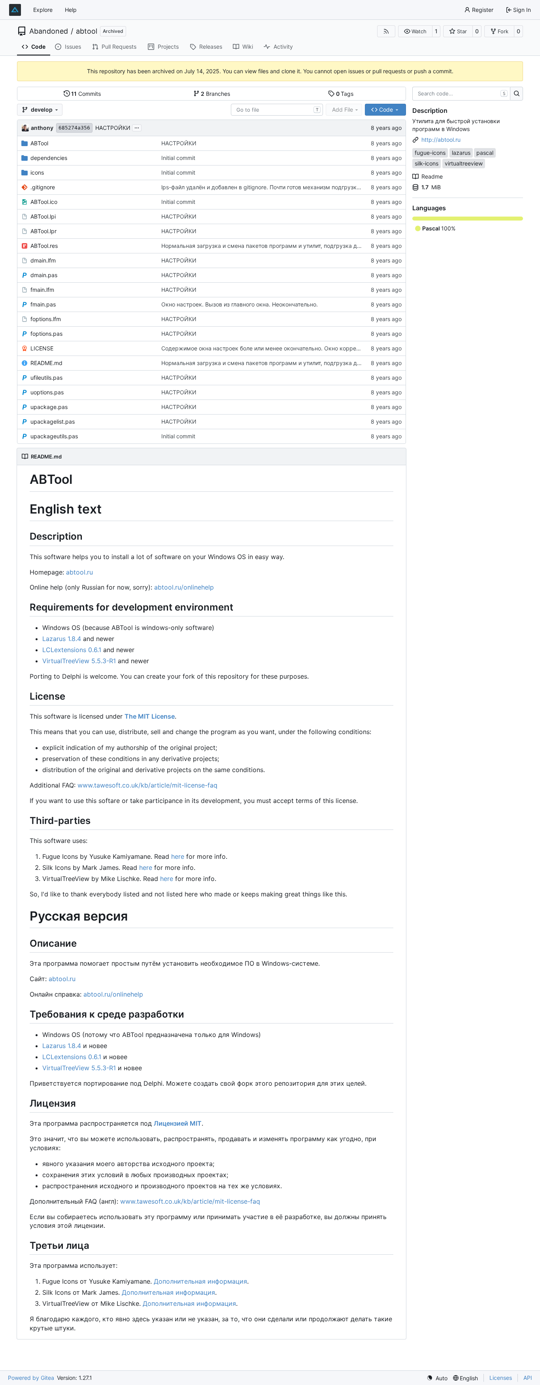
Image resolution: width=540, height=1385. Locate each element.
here (177, 856)
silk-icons (426, 163)
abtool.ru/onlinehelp (184, 587)
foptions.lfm (45, 319)
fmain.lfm (42, 289)
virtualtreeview (464, 163)
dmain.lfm (43, 260)
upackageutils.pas (54, 436)
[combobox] (277, 110)
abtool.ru (79, 572)
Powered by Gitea (31, 1377)
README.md (46, 363)
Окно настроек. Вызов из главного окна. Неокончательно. (239, 304)
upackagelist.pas (52, 421)
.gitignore (42, 187)
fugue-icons (430, 152)
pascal (484, 152)
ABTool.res (44, 245)
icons (37, 172)
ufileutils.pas (46, 377)
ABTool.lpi (43, 216)
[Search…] (516, 94)
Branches (215, 93)
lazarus (461, 152)
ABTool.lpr (43, 231)
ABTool (39, 143)
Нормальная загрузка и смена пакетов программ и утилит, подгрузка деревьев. (271, 245)
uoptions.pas (47, 392)
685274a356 (74, 128)
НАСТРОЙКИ (112, 127)
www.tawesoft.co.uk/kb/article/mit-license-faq (147, 785)
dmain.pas (43, 275)
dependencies (48, 157)
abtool (86, 31)
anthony (42, 127)
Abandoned (48, 31)
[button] (415, 31)
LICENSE (41, 348)
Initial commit (178, 157)
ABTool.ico (43, 201)
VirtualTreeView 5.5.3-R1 (79, 661)
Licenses (500, 1377)
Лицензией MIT (178, 1123)
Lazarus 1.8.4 (61, 639)
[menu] (437, 1378)
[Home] (15, 10)
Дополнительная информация (200, 1281)
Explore (43, 9)
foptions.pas (46, 333)
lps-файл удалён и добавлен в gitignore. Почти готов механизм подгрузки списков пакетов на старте (297, 187)
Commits (86, 93)
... (136, 126)
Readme (432, 176)
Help (71, 9)
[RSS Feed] (386, 31)
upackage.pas (49, 406)
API (527, 1377)
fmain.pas (43, 304)
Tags (345, 93)
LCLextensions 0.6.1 (71, 650)
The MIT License (150, 716)
